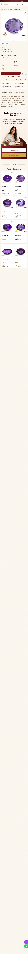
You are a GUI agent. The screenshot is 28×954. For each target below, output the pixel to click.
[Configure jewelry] (12, 179)
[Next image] (25, 26)
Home (2, 9)
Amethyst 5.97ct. (5, 211)
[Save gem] (22, 73)
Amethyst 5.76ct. (5, 235)
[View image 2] (7, 43)
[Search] (22, 4)
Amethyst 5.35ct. (18, 235)
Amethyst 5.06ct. (18, 186)
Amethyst (11, 9)
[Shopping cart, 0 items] (24, 4)
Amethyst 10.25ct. (19, 211)
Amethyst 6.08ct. (18, 259)
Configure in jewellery (15, 76)
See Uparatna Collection (14, 155)
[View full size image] (25, 13)
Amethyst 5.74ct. (5, 259)
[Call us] (26, 942)
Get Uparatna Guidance (14, 150)
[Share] (25, 73)
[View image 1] (3, 43)
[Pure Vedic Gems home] (4, 4)
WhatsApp (8, 79)
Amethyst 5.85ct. (5, 186)
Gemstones (6, 9)
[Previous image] (3, 26)
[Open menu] (27, 4)
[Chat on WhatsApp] (26, 946)
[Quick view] (12, 176)
